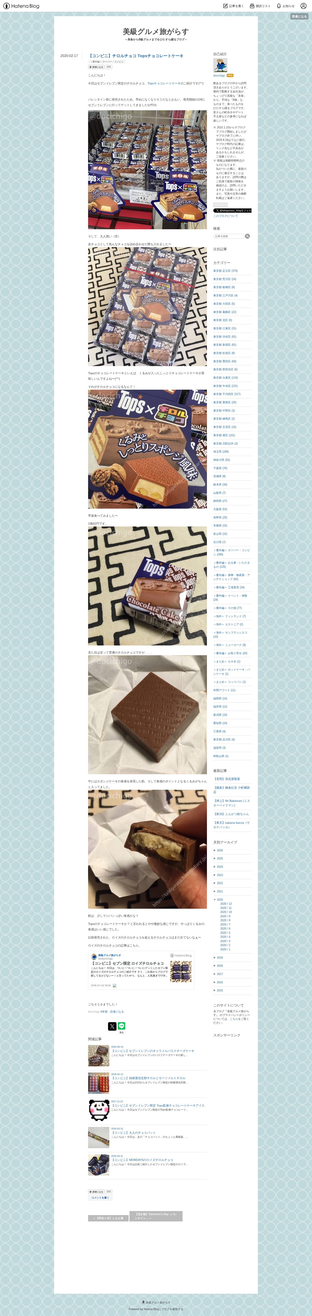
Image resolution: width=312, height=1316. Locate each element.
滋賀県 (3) (219, 747)
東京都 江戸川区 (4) (225, 295)
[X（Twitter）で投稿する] (112, 1026)
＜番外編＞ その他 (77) (227, 608)
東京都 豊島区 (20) (224, 402)
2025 (220, 858)
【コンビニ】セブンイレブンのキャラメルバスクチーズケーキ (152, 1051)
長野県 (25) (220, 517)
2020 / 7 (225, 924)
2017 (220, 974)
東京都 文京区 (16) (224, 427)
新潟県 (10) (220, 714)
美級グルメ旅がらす (156, 31)
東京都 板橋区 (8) (224, 287)
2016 (220, 982)
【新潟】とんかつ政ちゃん (231, 814)
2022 (220, 883)
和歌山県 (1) (220, 756)
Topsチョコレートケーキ (164, 83)
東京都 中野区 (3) (224, 410)
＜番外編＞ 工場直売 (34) (229, 587)
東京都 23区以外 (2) (225, 443)
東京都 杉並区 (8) (224, 353)
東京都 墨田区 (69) (224, 361)
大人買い (106, 236)
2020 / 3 (225, 941)
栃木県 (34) (220, 484)
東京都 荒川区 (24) (224, 279)
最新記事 (220, 771)
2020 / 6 (225, 928)
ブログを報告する (172, 1309)
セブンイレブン (107, 83)
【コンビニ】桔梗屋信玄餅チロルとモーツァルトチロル (148, 1078)
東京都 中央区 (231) (225, 386)
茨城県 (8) (219, 476)
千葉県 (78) (220, 468)
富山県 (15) (220, 533)
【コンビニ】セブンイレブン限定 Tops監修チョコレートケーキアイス (158, 1105)
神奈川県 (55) (221, 459)
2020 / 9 (225, 916)
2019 (220, 957)
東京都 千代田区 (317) (226, 394)
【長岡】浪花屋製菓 (226, 779)
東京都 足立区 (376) (225, 270)
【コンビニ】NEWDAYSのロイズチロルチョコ (142, 1160)
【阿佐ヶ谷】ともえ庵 (108, 1218)
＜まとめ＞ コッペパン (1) (229, 681)
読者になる (299, 16)
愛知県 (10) (220, 723)
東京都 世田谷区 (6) (225, 369)
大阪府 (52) (220, 509)
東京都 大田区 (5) (224, 303)
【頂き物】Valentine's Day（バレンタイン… (156, 1216)
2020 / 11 (226, 908)
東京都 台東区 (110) (225, 377)
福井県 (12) (220, 706)
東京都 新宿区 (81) (224, 344)
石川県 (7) (219, 542)
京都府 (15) (220, 525)
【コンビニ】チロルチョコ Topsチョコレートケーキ (136, 56)
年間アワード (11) (224, 690)
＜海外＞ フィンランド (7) (229, 616)
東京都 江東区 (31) (224, 328)
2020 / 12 (226, 903)
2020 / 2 (225, 945)
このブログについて (225, 216)
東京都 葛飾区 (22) (224, 312)
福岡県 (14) (220, 698)
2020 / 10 (226, 912)
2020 (220, 899)
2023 (220, 875)
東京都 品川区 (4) (224, 739)
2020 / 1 (225, 949)
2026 (220, 850)
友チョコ (94, 244)
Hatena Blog (151, 1309)
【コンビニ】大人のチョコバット (133, 1132)
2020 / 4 (225, 936)
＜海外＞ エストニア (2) (228, 624)
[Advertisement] (232, 1106)
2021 (220, 891)
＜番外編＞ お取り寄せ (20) (230, 653)
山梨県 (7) (219, 492)
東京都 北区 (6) (222, 320)
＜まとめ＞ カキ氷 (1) (226, 661)
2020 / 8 (225, 920)
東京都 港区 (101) (224, 435)
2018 (220, 965)
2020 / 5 (225, 932)
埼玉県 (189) (221, 451)
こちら (234, 1018)
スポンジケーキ (107, 781)
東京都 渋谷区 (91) (224, 336)
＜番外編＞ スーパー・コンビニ (107, 61)
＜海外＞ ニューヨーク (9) (229, 645)
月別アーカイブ (225, 842)
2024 (220, 866)
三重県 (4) (219, 731)
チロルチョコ (136, 83)
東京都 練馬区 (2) (224, 418)
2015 (220, 990)
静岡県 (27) (220, 500)
